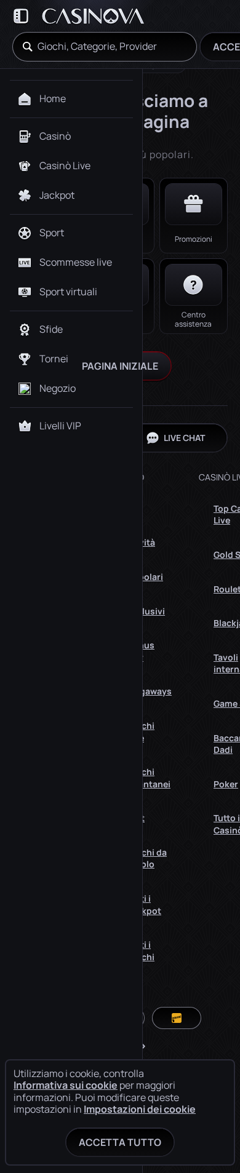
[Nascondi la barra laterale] (21, 16)
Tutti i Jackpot (144, 905)
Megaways (149, 691)
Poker (226, 784)
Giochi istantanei (148, 778)
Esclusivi (146, 611)
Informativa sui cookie (66, 1085)
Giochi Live (140, 732)
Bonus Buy (140, 651)
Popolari (145, 577)
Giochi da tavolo (147, 858)
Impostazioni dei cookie (140, 1109)
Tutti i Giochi (140, 951)
